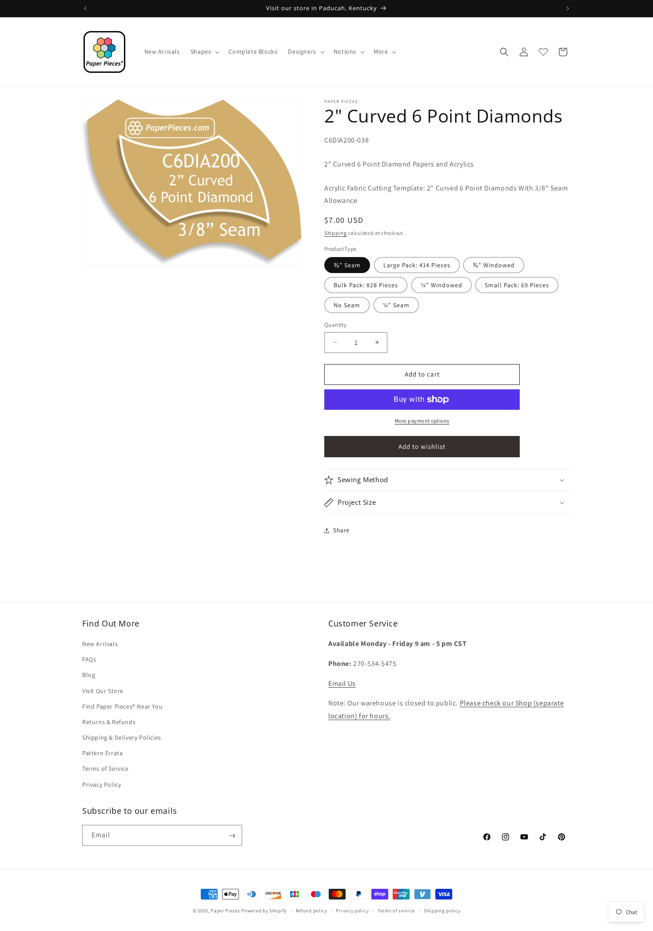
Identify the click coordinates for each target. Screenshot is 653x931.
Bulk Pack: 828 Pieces (366, 285)
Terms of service (396, 910)
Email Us (342, 683)
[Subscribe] (232, 835)
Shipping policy (442, 910)
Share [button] (341, 530)
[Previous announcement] (85, 8)
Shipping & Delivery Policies (121, 737)
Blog (88, 675)
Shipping (335, 233)
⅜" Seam (347, 265)
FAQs (89, 660)
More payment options (422, 420)
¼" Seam (396, 305)
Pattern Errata (102, 753)
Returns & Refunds (108, 722)
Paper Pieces (225, 910)
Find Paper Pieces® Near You (122, 706)
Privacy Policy (101, 784)
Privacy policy (352, 910)
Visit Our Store (102, 691)
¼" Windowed (441, 285)
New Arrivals (100, 644)
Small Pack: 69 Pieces (517, 285)
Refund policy (311, 910)
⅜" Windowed (494, 265)
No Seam (347, 305)
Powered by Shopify (264, 910)
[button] (204, 51)
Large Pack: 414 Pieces (416, 265)
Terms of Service (105, 769)
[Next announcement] (567, 8)
